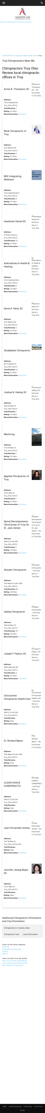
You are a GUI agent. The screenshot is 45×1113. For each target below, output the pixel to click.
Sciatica (5, 951)
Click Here (22, 114)
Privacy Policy (28, 1106)
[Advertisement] (22, 29)
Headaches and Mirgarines (11, 949)
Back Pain (5, 947)
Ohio (34, 56)
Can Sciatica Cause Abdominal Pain (15, 963)
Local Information (30, 934)
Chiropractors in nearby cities (17, 928)
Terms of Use (38, 1106)
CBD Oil (5, 954)
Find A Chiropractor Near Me (20, 56)
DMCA (5, 1106)
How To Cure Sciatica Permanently (14, 961)
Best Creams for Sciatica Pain (12, 965)
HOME (4, 56)
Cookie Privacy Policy (15, 1106)
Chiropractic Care (11, 934)
